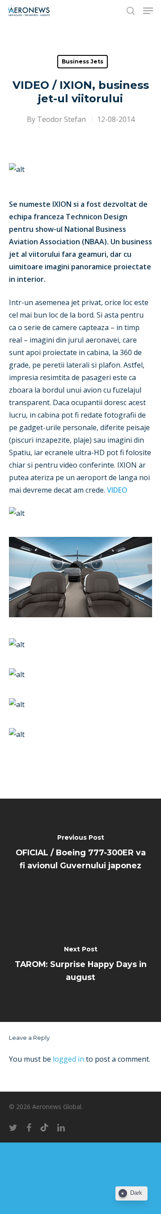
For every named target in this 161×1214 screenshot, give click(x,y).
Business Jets (82, 61)
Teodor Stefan (61, 119)
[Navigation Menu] (148, 10)
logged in (68, 1059)
